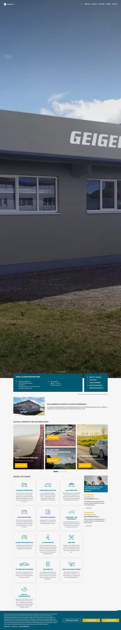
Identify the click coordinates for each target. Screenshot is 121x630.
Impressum (14, 626)
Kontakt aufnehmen (94, 382)
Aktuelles (94, 4)
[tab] (57, 371)
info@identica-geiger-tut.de (25, 388)
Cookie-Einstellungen (71, 620)
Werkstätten (91, 394)
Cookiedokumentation (24, 626)
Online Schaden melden (95, 385)
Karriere (108, 4)
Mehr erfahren (21, 465)
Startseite (82, 394)
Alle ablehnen (91, 620)
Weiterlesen (89, 508)
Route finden (92, 380)
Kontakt (114, 4)
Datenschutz (7, 626)
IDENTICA (87, 394)
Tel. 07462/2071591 (24, 386)
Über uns (87, 4)
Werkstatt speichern (95, 377)
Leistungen (101, 4)
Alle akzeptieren (110, 620)
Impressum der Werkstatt (96, 388)
